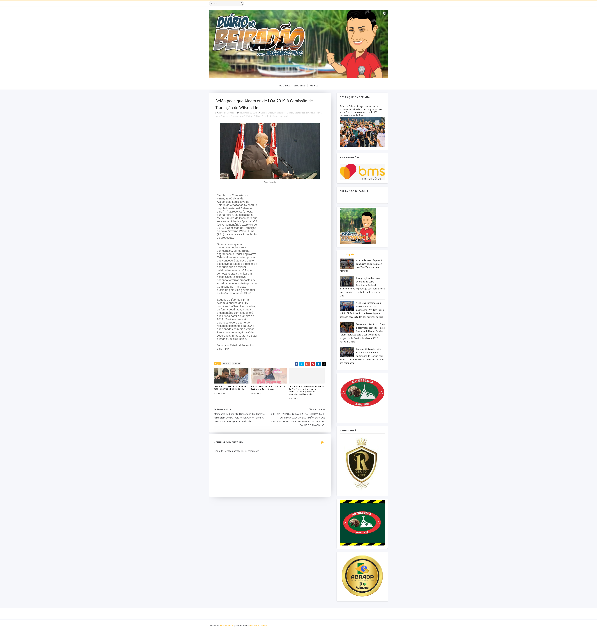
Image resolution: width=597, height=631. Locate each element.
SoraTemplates (227, 625)
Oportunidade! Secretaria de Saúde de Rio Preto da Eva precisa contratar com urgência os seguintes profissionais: (306, 390)
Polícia (249, 116)
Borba (264, 112)
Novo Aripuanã (238, 116)
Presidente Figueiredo (272, 116)
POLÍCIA (313, 85)
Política (257, 116)
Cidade (290, 112)
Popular (351, 254)
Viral (286, 116)
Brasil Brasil (279, 112)
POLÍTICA (284, 85)
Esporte (318, 112)
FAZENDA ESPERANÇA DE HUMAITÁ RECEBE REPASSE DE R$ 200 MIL (230, 387)
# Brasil (236, 363)
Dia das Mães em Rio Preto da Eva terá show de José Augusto (268, 387)
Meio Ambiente (223, 116)
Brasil (270, 112)
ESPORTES (299, 85)
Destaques (300, 112)
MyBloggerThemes (258, 625)
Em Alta (309, 112)
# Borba (226, 363)
